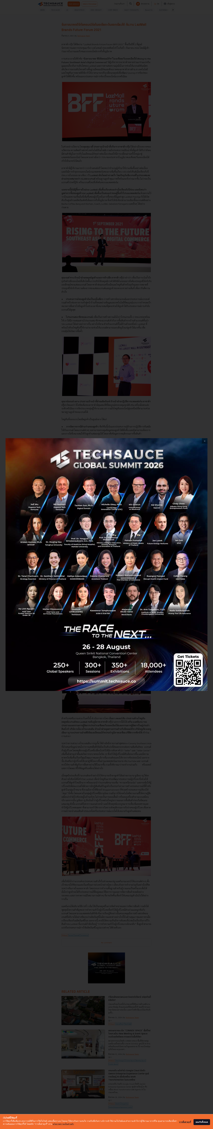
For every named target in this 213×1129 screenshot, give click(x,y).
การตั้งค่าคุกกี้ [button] (185, 1122)
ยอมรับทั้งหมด (202, 1122)
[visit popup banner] (106, 564)
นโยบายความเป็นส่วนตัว (63, 1124)
